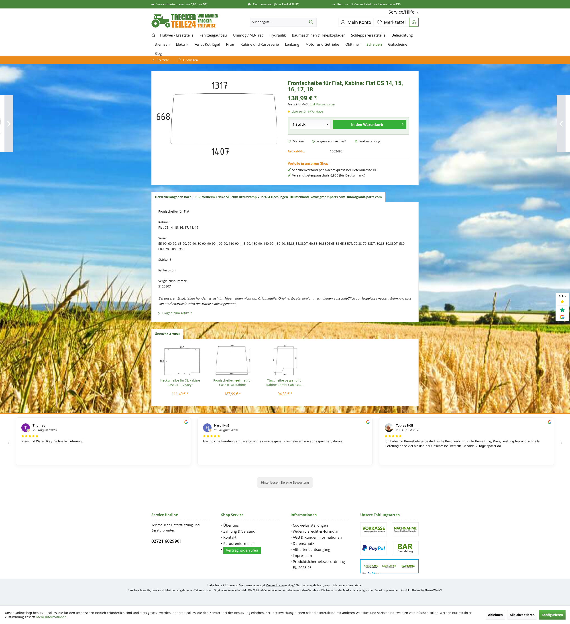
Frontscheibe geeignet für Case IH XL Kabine (232, 382)
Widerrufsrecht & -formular (316, 531)
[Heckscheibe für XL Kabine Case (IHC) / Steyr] (180, 360)
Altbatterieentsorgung (311, 549)
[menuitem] (402, 12)
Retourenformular (238, 543)
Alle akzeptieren (522, 615)
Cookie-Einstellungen (310, 525)
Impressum (302, 555)
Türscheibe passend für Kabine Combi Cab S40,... (284, 382)
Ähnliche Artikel (167, 334)
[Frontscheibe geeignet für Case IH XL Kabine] (233, 360)
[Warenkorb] (414, 22)
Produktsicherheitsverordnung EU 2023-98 (319, 564)
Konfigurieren (552, 615)
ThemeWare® (433, 590)
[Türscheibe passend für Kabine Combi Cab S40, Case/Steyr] (285, 360)
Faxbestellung (369, 141)
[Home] (154, 35)
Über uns (231, 525)
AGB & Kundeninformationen (317, 537)
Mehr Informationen (51, 617)
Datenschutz (303, 543)
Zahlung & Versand (239, 531)
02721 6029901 (166, 541)
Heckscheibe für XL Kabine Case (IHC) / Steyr (180, 382)
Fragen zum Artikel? (331, 141)
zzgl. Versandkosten (322, 104)
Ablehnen (495, 615)
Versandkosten (275, 585)
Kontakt (229, 537)
